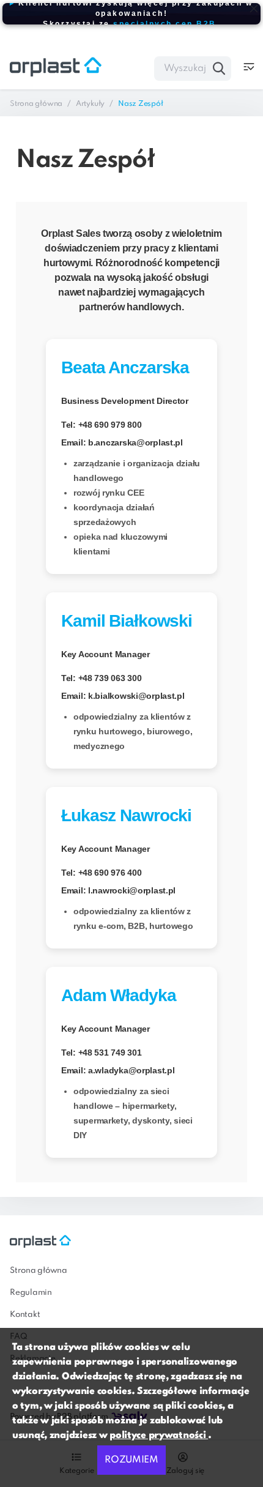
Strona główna (36, 104)
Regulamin (31, 1293)
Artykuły (90, 104)
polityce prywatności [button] (158, 1435)
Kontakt (25, 1315)
